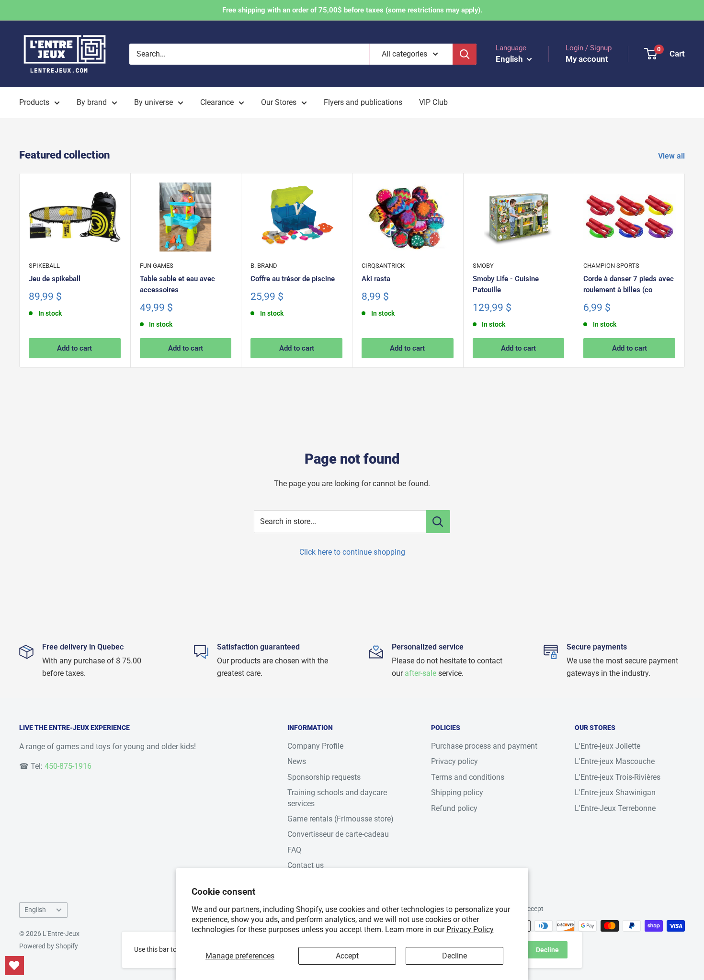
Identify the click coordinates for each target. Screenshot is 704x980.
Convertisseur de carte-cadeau (338, 834)
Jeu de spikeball (54, 278)
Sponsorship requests (324, 777)
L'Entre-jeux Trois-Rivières (617, 777)
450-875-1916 (68, 766)
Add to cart (74, 348)
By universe (153, 102)
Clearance (217, 102)
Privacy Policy (470, 929)
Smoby (483, 265)
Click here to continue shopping (352, 552)
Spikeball (44, 265)
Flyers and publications (363, 102)
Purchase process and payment (484, 746)
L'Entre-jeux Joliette (607, 746)
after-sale (420, 673)
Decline (454, 955)
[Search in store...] (438, 521)
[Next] (685, 270)
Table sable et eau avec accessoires (177, 284)
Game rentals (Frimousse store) (340, 818)
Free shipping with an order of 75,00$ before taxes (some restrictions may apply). (352, 10)
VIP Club (433, 102)
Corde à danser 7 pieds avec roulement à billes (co (628, 284)
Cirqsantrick (383, 265)
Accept (347, 955)
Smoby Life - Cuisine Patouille (506, 284)
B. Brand (263, 265)
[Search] (465, 54)
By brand (92, 102)
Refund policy (454, 808)
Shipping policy (457, 792)
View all (672, 155)
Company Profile (315, 746)
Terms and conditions (467, 777)
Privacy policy (454, 761)
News (296, 761)
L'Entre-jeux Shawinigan (615, 792)
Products (34, 102)
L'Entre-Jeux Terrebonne (615, 808)
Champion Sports (611, 265)
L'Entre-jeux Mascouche (615, 761)
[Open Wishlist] (14, 965)
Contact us (305, 865)
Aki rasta (376, 278)
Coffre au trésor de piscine (292, 278)
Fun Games (156, 265)
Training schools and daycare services (337, 798)
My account (587, 59)
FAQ (294, 850)
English (35, 909)
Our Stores (278, 102)
